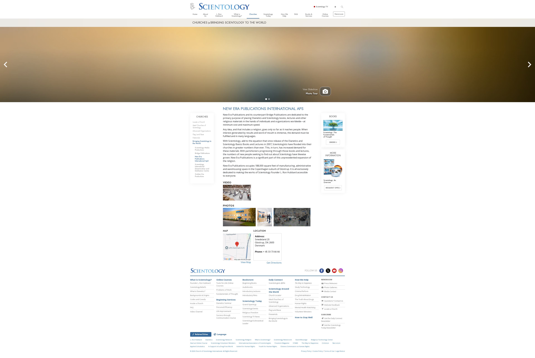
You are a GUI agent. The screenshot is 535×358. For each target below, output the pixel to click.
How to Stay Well (304, 317)
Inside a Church (196, 303)
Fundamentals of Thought (227, 294)
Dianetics (209, 340)
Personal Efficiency (224, 307)
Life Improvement (223, 311)
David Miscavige (301, 340)
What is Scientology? (237, 15)
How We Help (284, 15)
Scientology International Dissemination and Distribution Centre (202, 167)
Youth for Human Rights (268, 346)
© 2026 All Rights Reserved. (214, 351)
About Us (205, 15)
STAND (295, 343)
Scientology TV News (251, 316)
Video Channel (196, 311)
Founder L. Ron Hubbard (200, 283)
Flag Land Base (198, 134)
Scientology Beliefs (198, 287)
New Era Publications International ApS (202, 158)
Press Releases (330, 283)
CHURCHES (202, 116)
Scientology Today (268, 15)
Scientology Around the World (279, 290)
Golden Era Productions (199, 175)
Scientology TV (322, 6)
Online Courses (325, 15)
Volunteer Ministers (303, 311)
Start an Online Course (198, 343)
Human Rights (301, 303)
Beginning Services (226, 299)
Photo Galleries (330, 287)
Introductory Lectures (251, 291)
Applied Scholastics (197, 346)
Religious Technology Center (322, 340)
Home (195, 14)
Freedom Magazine (282, 343)
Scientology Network (224, 340)
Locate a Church (199, 122)
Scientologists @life (277, 283)
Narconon (336, 343)
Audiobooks (248, 287)
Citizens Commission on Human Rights (294, 346)
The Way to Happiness (310, 343)
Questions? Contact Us (333, 301)
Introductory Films (250, 295)
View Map (246, 262)
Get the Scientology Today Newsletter (331, 326)
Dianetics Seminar (223, 303)
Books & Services (308, 15)
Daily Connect (276, 279)
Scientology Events (250, 308)
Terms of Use (329, 351)
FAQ (296, 14)
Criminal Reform (301, 291)
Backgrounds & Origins (199, 295)
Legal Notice (340, 351)
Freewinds (196, 137)
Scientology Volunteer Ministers (223, 343)
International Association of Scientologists (255, 343)
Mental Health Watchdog (305, 307)
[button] (266, 99)
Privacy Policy (306, 351)
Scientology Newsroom (283, 340)
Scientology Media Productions (202, 148)
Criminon (325, 343)
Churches (253, 14)
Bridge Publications (202, 153)
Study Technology (302, 287)
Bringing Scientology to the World (202, 142)
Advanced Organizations (202, 131)
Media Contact (330, 291)
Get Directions (274, 262)
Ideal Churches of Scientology (199, 126)
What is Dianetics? (197, 291)
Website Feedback (332, 305)
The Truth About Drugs (304, 299)
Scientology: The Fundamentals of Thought (330, 134)
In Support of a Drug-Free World (220, 346)
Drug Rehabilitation (303, 295)
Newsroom (339, 14)
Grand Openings (249, 304)
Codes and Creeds (198, 299)
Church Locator (275, 295)
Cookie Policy (318, 351)
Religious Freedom (250, 312)
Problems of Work (224, 290)
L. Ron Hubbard (219, 15)
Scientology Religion (243, 340)
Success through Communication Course (226, 316)
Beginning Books (250, 283)
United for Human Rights (245, 346)
